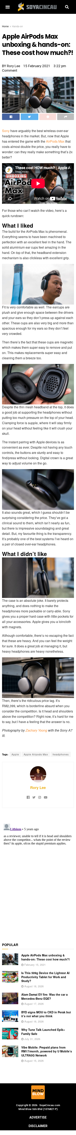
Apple (15, 754)
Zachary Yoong (36, 730)
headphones (61, 754)
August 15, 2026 (34, 1061)
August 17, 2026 (34, 1004)
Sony (6, 130)
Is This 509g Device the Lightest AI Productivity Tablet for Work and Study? (45, 977)
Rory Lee (38, 787)
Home (5, 26)
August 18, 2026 (34, 986)
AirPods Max (55, 141)
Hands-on (17, 26)
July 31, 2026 (32, 1039)
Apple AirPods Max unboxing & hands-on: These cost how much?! (45, 957)
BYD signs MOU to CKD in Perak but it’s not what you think (46, 1014)
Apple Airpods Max (36, 754)
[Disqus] (38, 873)
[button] (7, 7)
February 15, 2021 (35, 965)
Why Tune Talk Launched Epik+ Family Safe (43, 1032)
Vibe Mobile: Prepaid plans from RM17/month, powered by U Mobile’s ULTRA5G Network (46, 1051)
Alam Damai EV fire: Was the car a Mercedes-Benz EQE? (44, 996)
